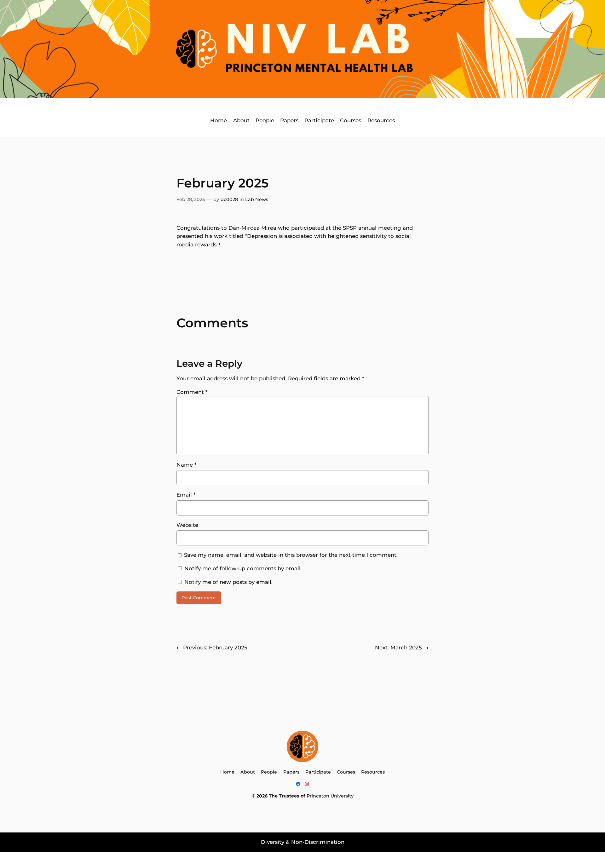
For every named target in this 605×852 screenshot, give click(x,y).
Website (187, 525)
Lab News (256, 199)
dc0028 (229, 199)
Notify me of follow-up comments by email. (243, 568)
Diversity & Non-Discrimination (302, 842)
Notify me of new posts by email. (228, 582)
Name (186, 465)
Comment (192, 392)
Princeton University (330, 796)
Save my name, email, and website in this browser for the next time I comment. (291, 555)
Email (186, 495)
